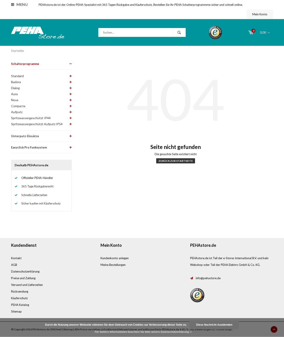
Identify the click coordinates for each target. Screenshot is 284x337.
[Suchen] (179, 32)
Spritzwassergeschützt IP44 (31, 118)
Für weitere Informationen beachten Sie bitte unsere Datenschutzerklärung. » (143, 331)
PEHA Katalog (20, 305)
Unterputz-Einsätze (25, 136)
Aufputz (16, 112)
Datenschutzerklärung (25, 271)
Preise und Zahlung (23, 278)
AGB (14, 265)
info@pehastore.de (208, 278)
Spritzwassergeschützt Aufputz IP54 (37, 124)
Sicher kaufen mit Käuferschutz (41, 203)
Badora (16, 82)
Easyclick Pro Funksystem (29, 147)
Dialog (15, 88)
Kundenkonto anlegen (115, 258)
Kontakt (16, 258)
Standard (17, 76)
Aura (14, 94)
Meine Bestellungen (113, 265)
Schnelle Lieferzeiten (34, 195)
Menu (22, 4)
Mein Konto (259, 14)
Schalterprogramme (25, 64)
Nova (14, 100)
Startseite (17, 50)
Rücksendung (19, 291)
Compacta (18, 106)
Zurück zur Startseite (175, 160)
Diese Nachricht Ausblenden (214, 324)
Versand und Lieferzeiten (27, 285)
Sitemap (16, 311)
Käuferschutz (19, 298)
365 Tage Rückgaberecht (37, 186)
